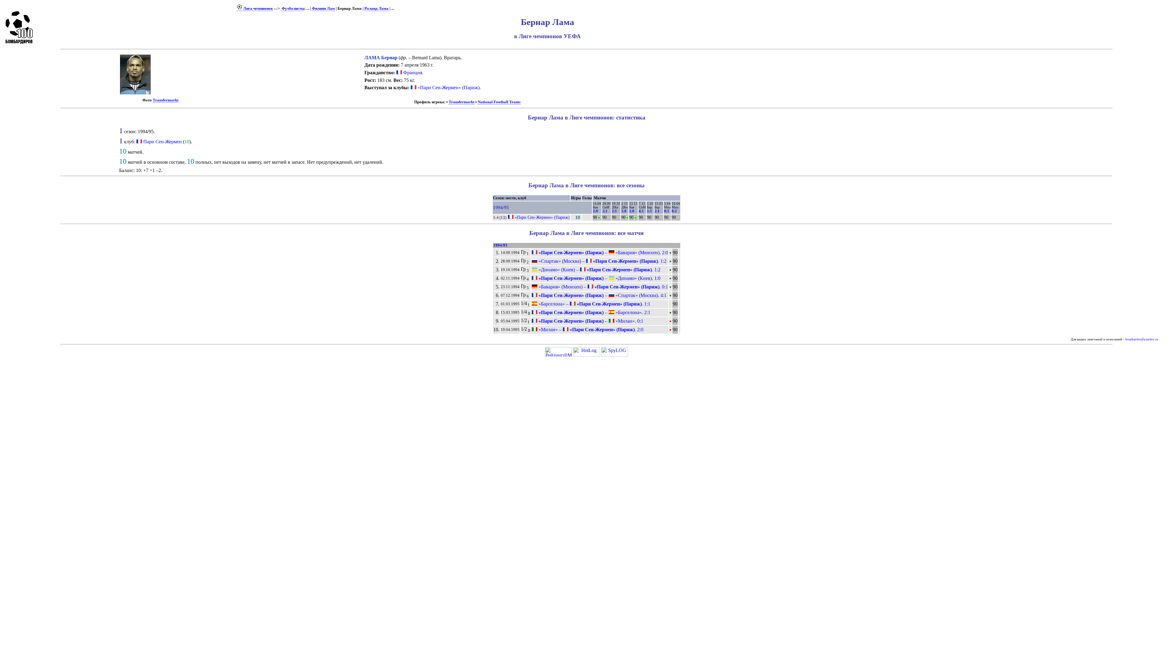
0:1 (666, 211)
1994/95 (501, 207)
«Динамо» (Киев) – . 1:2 (598, 269)
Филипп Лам (323, 8)
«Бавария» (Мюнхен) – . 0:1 (602, 286)
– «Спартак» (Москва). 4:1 (602, 295)
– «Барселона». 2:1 (593, 312)
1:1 (649, 211)
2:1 (604, 211)
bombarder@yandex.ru (1141, 339)
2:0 (595, 211)
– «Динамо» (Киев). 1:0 (598, 278)
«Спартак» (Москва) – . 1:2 (602, 261)
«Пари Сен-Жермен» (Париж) (448, 87)
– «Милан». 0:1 (590, 321)
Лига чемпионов (257, 8)
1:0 (623, 211)
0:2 (674, 211)
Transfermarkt (165, 100)
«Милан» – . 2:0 (590, 329)
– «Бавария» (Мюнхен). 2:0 (602, 252)
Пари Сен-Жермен (162, 141)
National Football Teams (499, 102)
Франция (412, 72)
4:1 (641, 211)
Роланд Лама (376, 8)
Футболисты (293, 8)
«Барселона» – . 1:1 (593, 303)
